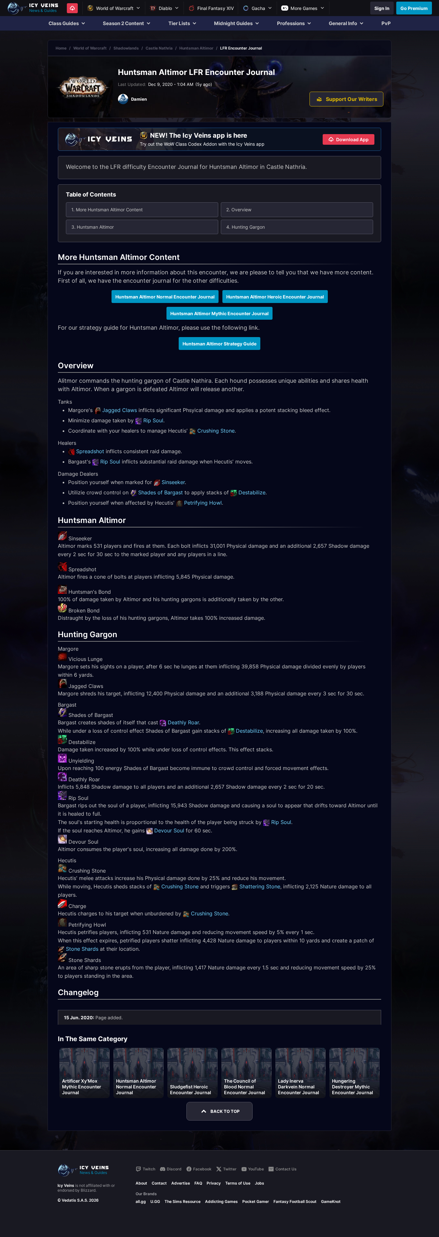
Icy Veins (66, 1185)
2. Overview (238, 209)
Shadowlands (126, 48)
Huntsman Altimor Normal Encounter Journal (165, 296)
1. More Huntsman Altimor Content (107, 209)
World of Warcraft (90, 48)
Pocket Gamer (255, 1201)
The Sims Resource (183, 1201)
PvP (386, 23)
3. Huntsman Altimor (92, 227)
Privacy (214, 1183)
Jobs (259, 1183)
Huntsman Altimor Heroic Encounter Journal (275, 296)
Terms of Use (237, 1183)
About (141, 1183)
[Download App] (72, 8)
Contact (159, 1183)
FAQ (198, 1183)
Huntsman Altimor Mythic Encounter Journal (219, 313)
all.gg (141, 1201)
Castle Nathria (159, 48)
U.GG (155, 1201)
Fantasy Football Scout (295, 1201)
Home (61, 48)
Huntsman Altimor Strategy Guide (219, 343)
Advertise (180, 1183)
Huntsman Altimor (196, 48)
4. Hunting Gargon (245, 227)
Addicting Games (221, 1201)
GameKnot (331, 1201)
